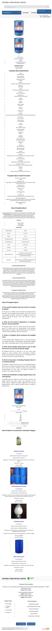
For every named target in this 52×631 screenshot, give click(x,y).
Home (20, 59)
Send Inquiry (20, 57)
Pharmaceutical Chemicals (33, 606)
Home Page (25, 12)
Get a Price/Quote (19, 67)
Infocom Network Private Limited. (20, 629)
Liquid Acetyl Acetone (18, 556)
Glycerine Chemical (19, 451)
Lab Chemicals (33, 613)
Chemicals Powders (33, 611)
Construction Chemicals (20, 62)
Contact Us (8, 612)
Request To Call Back (18, 58)
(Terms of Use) (26, 628)
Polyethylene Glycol (19, 521)
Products (21, 61)
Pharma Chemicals (33, 609)
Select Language (41, 10)
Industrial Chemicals (34, 604)
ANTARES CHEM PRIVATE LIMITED (14, 2)
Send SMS (32, 624)
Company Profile (35, 12)
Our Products (7, 12)
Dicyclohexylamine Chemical (19, 486)
